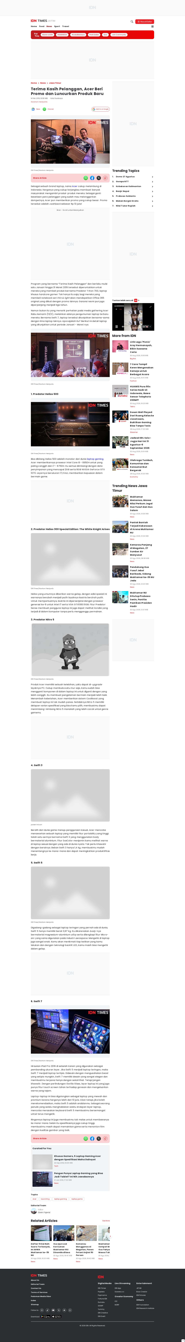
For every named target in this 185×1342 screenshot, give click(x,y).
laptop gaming (95, 459)
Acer (74, 186)
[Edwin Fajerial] (34, 1211)
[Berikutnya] (110, 1331)
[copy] (105, 178)
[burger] (152, 26)
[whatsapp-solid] (86, 178)
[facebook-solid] (92, 178)
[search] (132, 21)
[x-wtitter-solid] (99, 178)
